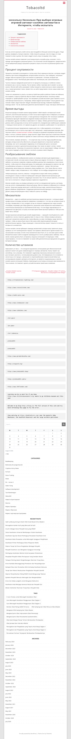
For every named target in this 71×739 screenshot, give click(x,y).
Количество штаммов (17, 46)
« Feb (7, 454)
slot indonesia (13, 333)
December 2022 (10, 676)
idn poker (11, 325)
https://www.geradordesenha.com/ (19, 356)
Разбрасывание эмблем (18, 41)
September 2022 (10, 687)
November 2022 (10, 680)
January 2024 (9, 645)
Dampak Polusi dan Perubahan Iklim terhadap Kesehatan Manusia (26, 567)
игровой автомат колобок (24, 132)
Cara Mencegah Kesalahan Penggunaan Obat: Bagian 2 (23, 603)
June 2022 (8, 697)
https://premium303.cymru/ (17, 379)
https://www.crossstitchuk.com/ (19, 287)
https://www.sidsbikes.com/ (17, 310)
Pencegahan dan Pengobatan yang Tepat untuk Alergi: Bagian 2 (26, 630)
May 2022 (8, 701)
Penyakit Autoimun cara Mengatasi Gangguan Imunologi (22, 550)
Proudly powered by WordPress (28, 733)
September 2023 (10, 659)
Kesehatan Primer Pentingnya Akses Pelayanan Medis (22, 543)
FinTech (7, 472)
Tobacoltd (35, 7)
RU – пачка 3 (9, 482)
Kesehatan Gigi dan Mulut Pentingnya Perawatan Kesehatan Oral (25, 536)
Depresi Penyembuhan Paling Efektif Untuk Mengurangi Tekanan (25, 574)
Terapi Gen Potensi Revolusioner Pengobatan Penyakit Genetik (24, 570)
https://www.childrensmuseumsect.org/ (21, 396)
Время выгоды (15, 39)
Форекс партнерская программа (15, 513)
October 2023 (9, 655)
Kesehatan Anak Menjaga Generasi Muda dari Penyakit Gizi (23, 584)
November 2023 (10, 652)
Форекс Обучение (11, 510)
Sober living (9, 486)
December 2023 (10, 649)
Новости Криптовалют (12, 499)
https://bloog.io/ (28, 406)
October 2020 (9, 718)
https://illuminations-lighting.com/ (21, 280)
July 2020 (8, 721)
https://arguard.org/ (15, 364)
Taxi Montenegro (10, 492)
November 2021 (10, 704)
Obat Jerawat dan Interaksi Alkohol (17, 623)
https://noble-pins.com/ (16, 295)
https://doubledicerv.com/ (29, 415)
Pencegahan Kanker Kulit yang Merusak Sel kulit (20, 525)
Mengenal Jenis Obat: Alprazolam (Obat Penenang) (22, 613)
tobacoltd (40, 28)
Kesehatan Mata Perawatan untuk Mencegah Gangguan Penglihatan (26, 539)
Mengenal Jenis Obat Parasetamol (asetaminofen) (21, 617)
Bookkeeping (9, 461)
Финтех (7, 503)
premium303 (11, 341)
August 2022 (9, 690)
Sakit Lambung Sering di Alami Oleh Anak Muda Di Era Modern (24, 522)
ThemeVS (49, 733)
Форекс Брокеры (10, 506)
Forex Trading (9, 475)
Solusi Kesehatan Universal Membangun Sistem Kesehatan (23, 532)
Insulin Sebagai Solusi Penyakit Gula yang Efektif (20, 529)
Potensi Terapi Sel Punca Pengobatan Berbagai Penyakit (22, 546)
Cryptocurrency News (12, 468)
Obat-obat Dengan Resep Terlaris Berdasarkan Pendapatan (24, 620)
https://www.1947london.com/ (18, 386)
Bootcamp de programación (14, 465)
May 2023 (8, 673)
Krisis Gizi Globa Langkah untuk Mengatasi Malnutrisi (22, 581)
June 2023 (8, 669)
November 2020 (10, 714)
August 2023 (9, 662)
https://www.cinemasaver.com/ (18, 303)
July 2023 (8, 666)
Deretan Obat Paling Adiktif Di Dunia (17, 607)
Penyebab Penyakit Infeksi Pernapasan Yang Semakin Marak (24, 556)
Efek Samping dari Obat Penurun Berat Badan (46, 607)
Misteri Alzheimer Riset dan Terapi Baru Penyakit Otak (22, 588)
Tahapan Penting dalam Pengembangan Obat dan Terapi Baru (24, 560)
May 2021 (8, 711)
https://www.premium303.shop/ (18, 371)
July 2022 (8, 694)
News (7, 479)
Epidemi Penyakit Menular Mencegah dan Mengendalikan (23, 577)
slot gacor (11, 318)
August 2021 (9, 707)
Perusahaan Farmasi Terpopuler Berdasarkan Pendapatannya (25, 633)
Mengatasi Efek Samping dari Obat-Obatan (19, 610)
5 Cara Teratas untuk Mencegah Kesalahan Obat (21, 597)
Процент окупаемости (18, 37)
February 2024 (9, 642)
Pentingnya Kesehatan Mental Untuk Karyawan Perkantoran (24, 553)
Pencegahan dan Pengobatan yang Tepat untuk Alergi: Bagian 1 (26, 626)
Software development (12, 489)
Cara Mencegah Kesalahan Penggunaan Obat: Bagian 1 (23, 600)
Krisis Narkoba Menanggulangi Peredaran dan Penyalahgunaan (25, 563)
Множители (14, 43)
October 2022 (9, 683)
